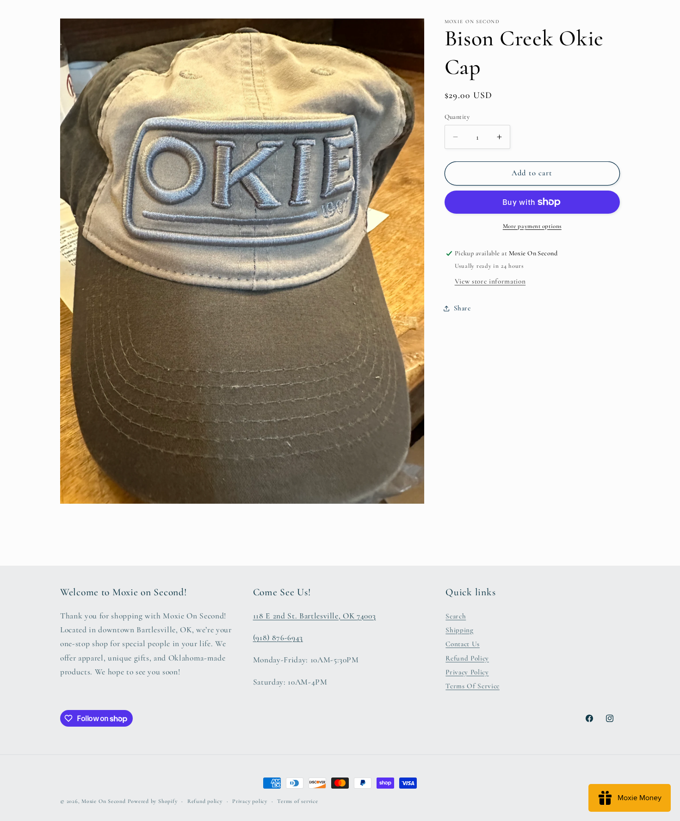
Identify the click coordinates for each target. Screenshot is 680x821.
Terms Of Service (472, 686)
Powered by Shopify (153, 801)
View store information (490, 281)
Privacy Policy (466, 672)
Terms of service (297, 801)
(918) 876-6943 (278, 637)
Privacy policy (249, 801)
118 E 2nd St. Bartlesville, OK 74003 (314, 615)
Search (455, 615)
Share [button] (462, 308)
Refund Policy (467, 658)
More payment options (532, 226)
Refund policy (205, 801)
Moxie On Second (103, 801)
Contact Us (462, 644)
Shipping (459, 630)
